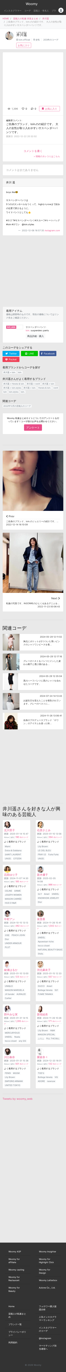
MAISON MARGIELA (14, 990)
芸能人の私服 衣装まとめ (25, 18)
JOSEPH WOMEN (13, 895)
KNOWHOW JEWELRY (48, 898)
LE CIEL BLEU (44, 850)
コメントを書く (33, 151)
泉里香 (41, 919)
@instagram (45, 1338)
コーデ (27, 10)
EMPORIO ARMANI (14, 1081)
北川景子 (9, 830)
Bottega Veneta (45, 990)
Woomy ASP (14, 1251)
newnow (51, 1081)
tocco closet (44, 945)
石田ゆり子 (11, 874)
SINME (17, 891)
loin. (28, 330)
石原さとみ (44, 830)
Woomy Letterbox (48, 1280)
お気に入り (24, 45)
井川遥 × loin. (9, 372)
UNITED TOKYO (12, 1085)
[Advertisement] (33, 271)
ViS (56, 1077)
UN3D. (8, 858)
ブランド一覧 (15, 1324)
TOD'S (41, 1073)
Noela (17, 1037)
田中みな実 (11, 1014)
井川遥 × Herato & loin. (14, 383)
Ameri (46, 894)
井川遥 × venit (33, 383)
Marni (7, 846)
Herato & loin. (44, 388)
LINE (31, 353)
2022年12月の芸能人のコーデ (17, 406)
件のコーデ (21, 837)
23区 (7, 935)
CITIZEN (17, 858)
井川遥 (45, 18)
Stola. (40, 953)
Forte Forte (53, 854)
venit (55, 388)
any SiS (22, 1041)
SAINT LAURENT (13, 854)
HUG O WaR (10, 903)
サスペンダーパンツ (36, 327)
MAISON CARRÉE (13, 899)
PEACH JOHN (18, 935)
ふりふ (41, 1038)
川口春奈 (9, 1057)
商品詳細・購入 (35, 336)
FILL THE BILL (53, 1038)
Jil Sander (9, 994)
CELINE (8, 891)
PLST (7, 947)
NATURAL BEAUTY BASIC (50, 949)
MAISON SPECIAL (46, 1034)
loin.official (24, 39)
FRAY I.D (42, 854)
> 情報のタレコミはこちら (47, 156)
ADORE (41, 1081)
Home (11, 1306)
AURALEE (21, 994)
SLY (40, 894)
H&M (52, 1030)
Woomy (32, 4)
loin (5, 392)
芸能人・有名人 (41, 10)
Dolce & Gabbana (13, 850)
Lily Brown (43, 846)
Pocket (12, 359)
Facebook (49, 353)
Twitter (12, 353)
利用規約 (12, 1342)
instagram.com (52, 230)
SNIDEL (55, 894)
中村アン (9, 919)
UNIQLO (9, 986)
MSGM (16, 1073)
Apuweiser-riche (46, 941)
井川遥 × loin (48, 383)
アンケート (33, 427)
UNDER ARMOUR (13, 943)
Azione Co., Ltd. (47, 1287)
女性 (37, 39)
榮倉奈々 (42, 1057)
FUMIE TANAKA (45, 994)
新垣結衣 (42, 1014)
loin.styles (13, 392)
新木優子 (42, 874)
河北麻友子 (44, 970)
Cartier (8, 998)
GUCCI (41, 986)
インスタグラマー (12, 10)
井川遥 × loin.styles (12, 388)
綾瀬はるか (11, 970)
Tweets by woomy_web (17, 1098)
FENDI (8, 1073)
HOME (6, 18)
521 (56, 990)
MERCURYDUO (12, 1033)
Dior (40, 902)
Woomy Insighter (47, 1251)
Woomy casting (16, 1269)
